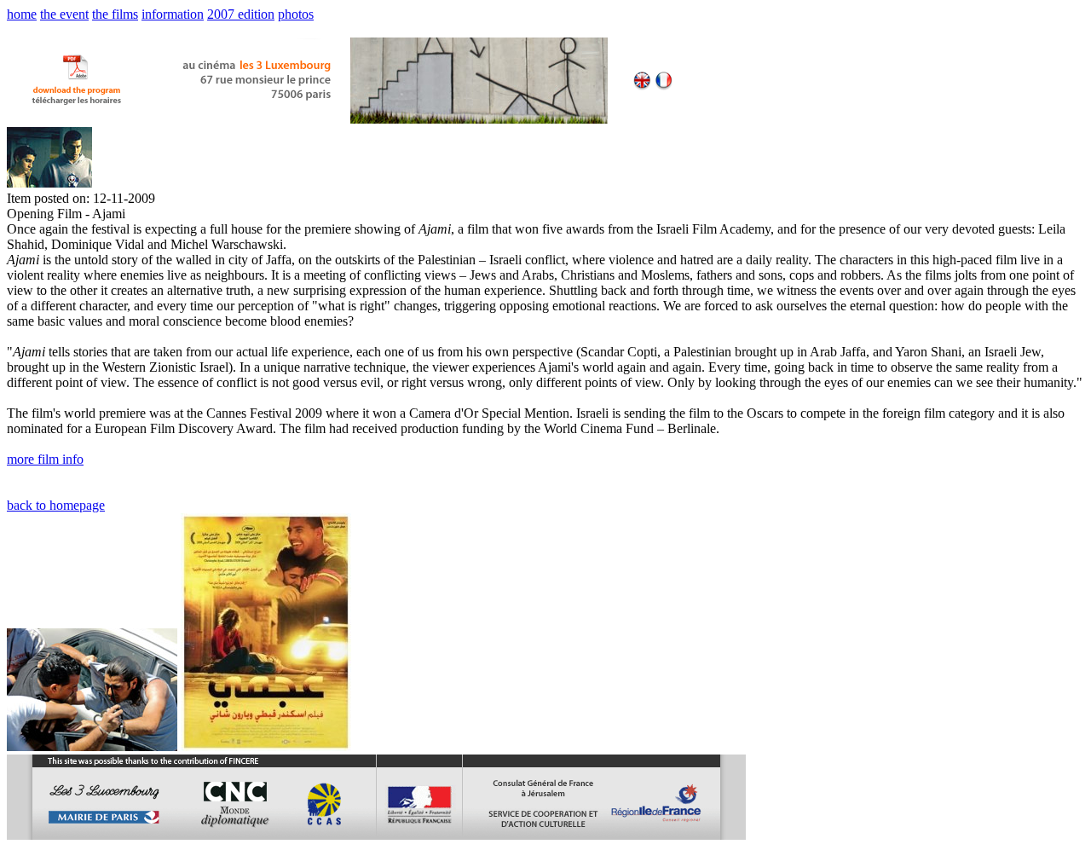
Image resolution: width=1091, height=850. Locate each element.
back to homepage (56, 505)
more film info (45, 459)
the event (64, 14)
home (22, 14)
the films (115, 14)
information (172, 14)
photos (296, 14)
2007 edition (240, 14)
